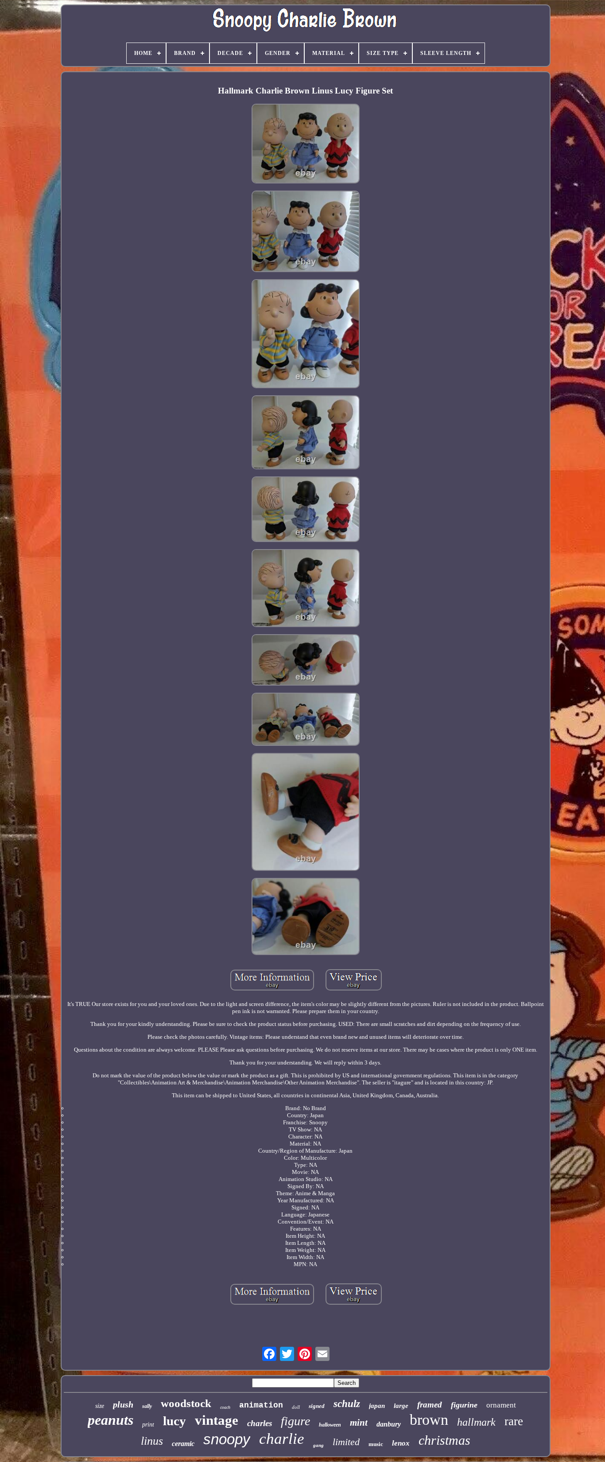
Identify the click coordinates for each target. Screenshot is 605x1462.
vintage (216, 1420)
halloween (330, 1425)
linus (152, 1441)
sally (147, 1406)
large (401, 1405)
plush (123, 1404)
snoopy (226, 1439)
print (148, 1424)
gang (318, 1445)
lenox (401, 1443)
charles (259, 1423)
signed (317, 1406)
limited (346, 1441)
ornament (501, 1405)
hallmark (476, 1422)
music (375, 1444)
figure (295, 1421)
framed (429, 1404)
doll (296, 1407)
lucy (174, 1421)
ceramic (183, 1443)
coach (225, 1407)
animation (261, 1405)
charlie (281, 1438)
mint (359, 1422)
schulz (347, 1403)
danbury (388, 1424)
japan (377, 1405)
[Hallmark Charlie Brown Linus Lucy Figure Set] (306, 144)
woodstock (186, 1403)
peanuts (110, 1420)
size (99, 1406)
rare (513, 1421)
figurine (464, 1404)
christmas (444, 1440)
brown (429, 1419)
